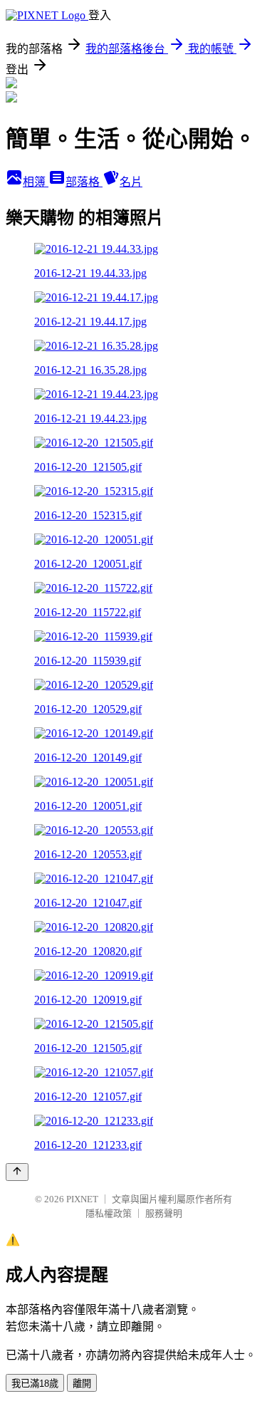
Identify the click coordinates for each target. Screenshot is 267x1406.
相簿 (35, 182)
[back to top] (17, 1172)
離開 (82, 1383)
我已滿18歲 (34, 1383)
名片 (131, 182)
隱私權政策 (108, 1213)
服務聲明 (163, 1213)
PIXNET (82, 1199)
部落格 (84, 182)
